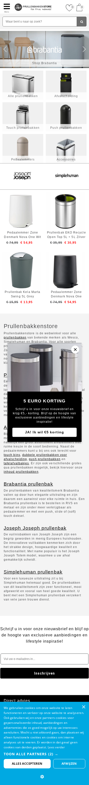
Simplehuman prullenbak (33, 572)
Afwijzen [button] (69, 763)
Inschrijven (44, 673)
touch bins (12, 455)
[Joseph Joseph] (22, 176)
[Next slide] (83, 49)
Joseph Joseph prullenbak (35, 528)
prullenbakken (15, 337)
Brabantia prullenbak (28, 484)
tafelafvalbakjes (16, 463)
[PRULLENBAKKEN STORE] (33, 2)
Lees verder (56, 747)
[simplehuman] (66, 176)
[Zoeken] (82, 21)
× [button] (83, 707)
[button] (44, 754)
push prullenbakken (44, 459)
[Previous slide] (6, 49)
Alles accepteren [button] (27, 763)
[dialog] (44, 743)
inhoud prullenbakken (21, 471)
